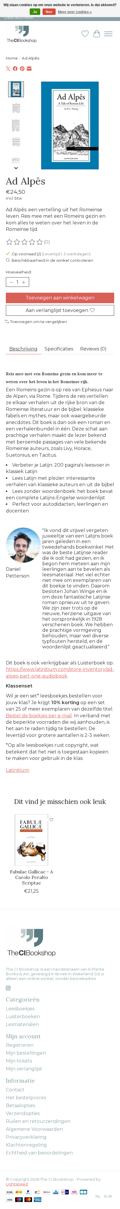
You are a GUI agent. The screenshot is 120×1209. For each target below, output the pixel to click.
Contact (15, 1090)
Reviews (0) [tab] (93, 349)
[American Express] (37, 1200)
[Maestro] (19, 1200)
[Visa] (9, 1200)
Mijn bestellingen (26, 1053)
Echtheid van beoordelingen (39, 1153)
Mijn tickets (19, 1061)
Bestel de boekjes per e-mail (39, 715)
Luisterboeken (23, 1016)
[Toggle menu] (108, 34)
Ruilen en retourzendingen (38, 1121)
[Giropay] (65, 1192)
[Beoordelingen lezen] (25, 242)
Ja (35, 12)
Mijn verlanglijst (24, 1069)
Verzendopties (23, 1113)
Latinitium (17, 770)
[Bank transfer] (9, 1192)
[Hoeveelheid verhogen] (23, 282)
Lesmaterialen (22, 1024)
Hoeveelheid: (19, 272)
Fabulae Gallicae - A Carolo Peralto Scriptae (31, 877)
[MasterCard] (28, 1200)
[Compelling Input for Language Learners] (28, 34)
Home (12, 58)
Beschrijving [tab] (23, 349)
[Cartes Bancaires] (83, 1192)
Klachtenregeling (26, 1145)
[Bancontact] (37, 1192)
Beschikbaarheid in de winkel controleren (52, 260)
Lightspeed (17, 1184)
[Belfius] (46, 1192)
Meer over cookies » (75, 12)
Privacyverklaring (26, 1137)
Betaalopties (20, 1105)
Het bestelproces (26, 1097)
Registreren (19, 1045)
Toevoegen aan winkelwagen (60, 298)
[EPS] (74, 1192)
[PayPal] (28, 1192)
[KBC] (55, 1192)
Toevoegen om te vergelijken (38, 321)
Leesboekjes (20, 1008)
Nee (49, 12)
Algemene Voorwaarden (34, 1129)
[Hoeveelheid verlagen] (11, 282)
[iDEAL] (18, 1192)
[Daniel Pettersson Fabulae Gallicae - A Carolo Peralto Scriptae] (31, 840)
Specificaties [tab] (59, 349)
